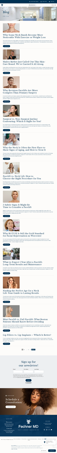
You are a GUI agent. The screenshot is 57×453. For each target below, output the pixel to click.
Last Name (36, 369)
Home (4, 16)
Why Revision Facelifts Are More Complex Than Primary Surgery (20, 91)
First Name (26, 369)
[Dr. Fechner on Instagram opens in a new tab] (44, 430)
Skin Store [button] (44, 1)
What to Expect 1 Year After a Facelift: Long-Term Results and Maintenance (22, 263)
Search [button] (33, 5)
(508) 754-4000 (14, 449)
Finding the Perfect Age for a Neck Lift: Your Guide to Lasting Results (21, 292)
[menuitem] (44, 430)
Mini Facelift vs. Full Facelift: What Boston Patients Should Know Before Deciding (25, 320)
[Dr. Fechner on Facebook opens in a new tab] (49, 430)
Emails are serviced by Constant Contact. (23, 377)
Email (14, 369)
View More (6, 46)
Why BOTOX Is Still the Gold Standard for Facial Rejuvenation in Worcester (23, 234)
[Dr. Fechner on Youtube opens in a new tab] (51, 430)
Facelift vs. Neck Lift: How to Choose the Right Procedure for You (22, 177)
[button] (55, 5)
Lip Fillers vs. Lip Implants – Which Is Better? (27, 335)
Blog (8, 16)
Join (28, 380)
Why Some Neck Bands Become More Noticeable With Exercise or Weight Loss (24, 36)
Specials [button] (52, 1)
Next (33, 349)
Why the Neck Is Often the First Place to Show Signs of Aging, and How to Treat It (24, 148)
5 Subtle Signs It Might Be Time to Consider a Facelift (17, 206)
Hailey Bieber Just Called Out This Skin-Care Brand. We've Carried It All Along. (24, 63)
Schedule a (14, 401)
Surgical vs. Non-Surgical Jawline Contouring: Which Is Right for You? (22, 120)
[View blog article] (11, 28)
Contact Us (10, 406)
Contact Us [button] (52, 450)
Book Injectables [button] (34, 1)
